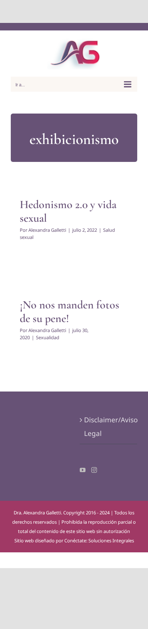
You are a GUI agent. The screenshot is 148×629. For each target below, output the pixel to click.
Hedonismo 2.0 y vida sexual (68, 211)
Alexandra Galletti (47, 230)
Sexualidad (47, 337)
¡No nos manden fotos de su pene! (69, 311)
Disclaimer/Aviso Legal (109, 426)
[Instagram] (94, 470)
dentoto (75, 11)
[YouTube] (82, 470)
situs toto (57, 11)
